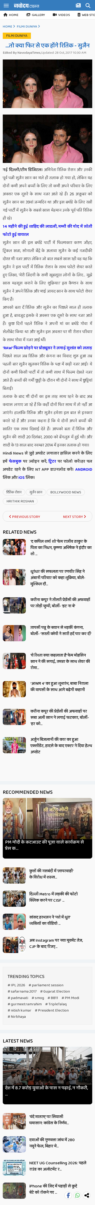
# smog (38, 998)
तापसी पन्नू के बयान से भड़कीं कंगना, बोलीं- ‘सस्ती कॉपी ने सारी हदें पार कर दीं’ (60, 630)
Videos (64, 15)
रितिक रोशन (13, 492)
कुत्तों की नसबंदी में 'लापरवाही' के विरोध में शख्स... (51, 874)
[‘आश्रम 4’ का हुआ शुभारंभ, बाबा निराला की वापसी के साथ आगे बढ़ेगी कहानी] (14, 689)
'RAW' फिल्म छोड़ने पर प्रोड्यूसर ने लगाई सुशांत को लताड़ (47, 348)
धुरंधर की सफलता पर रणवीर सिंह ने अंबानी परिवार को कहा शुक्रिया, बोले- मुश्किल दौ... (57, 577)
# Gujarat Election (55, 991)
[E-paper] (79, 6)
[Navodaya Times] (26, 5)
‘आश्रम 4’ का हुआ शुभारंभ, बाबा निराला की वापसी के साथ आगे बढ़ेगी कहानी (59, 686)
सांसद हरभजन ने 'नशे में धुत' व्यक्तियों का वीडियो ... (49, 920)
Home (13, 15)
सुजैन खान (36, 492)
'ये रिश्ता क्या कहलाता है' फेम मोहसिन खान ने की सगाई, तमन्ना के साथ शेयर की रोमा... (60, 661)
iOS (21, 477)
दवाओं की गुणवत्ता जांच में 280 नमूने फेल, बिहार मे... (52, 1143)
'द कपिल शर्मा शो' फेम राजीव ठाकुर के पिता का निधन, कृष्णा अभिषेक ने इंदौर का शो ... (61, 547)
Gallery (38, 15)
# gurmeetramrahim (25, 1004)
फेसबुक (15, 461)
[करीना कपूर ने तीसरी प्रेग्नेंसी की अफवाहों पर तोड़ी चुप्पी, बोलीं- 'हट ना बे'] (14, 605)
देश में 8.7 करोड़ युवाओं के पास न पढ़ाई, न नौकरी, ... (46, 1091)
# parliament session (46, 985)
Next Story (73, 517)
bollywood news (65, 492)
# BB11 (53, 998)
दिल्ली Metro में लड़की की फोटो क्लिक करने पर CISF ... (53, 897)
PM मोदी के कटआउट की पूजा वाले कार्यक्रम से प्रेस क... (44, 845)
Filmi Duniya (27, 26)
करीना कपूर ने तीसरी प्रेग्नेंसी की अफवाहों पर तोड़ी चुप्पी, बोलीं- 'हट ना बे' (60, 603)
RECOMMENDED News (28, 792)
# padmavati (18, 998)
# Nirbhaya (17, 1017)
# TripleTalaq (56, 1004)
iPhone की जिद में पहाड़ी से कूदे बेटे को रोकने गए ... (53, 1189)
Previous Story (25, 517)
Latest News (18, 1041)
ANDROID (83, 469)
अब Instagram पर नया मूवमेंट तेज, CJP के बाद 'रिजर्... (56, 943)
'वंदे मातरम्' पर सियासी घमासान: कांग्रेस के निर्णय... (49, 1120)
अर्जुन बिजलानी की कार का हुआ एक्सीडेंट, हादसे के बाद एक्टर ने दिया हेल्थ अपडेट (61, 745)
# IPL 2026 (16, 985)
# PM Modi (70, 998)
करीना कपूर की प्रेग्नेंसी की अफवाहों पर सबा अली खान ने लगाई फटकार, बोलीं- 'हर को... (59, 717)
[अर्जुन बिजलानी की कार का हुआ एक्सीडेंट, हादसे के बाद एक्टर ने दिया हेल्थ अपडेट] (14, 745)
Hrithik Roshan (20, 501)
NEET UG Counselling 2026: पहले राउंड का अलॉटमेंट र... (57, 1166)
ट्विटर (52, 461)
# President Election (52, 1010)
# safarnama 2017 (22, 991)
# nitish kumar (19, 1010)
